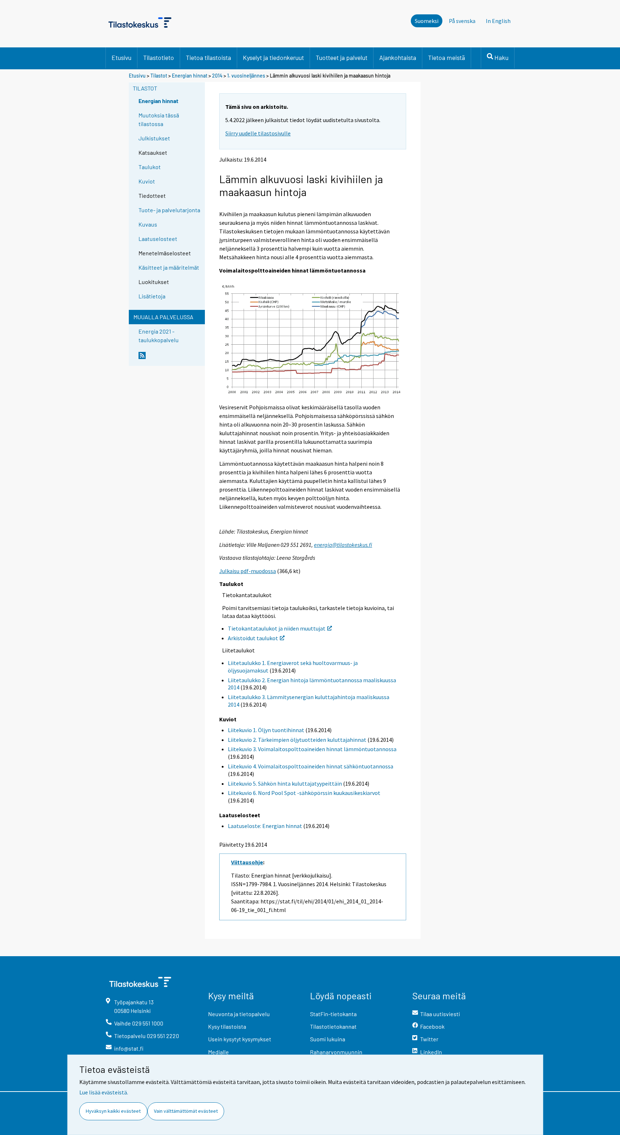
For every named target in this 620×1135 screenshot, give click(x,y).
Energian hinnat (189, 76)
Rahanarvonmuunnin (336, 1051)
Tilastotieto (158, 57)
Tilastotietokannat (333, 1026)
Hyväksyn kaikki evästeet (113, 1111)
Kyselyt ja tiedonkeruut (273, 57)
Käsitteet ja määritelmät (168, 267)
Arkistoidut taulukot (253, 638)
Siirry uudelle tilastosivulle (258, 133)
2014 (217, 76)
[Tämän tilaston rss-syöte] (170, 358)
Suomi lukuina (327, 1039)
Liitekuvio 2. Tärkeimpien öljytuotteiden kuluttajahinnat (297, 739)
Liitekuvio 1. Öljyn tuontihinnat (266, 730)
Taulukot (149, 166)
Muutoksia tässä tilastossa (158, 119)
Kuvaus (147, 224)
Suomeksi (426, 20)
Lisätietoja (151, 296)
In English (498, 20)
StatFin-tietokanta (333, 1013)
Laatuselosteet (157, 238)
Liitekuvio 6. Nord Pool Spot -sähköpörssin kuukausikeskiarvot (304, 792)
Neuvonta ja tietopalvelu (239, 1013)
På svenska (462, 20)
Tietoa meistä (446, 57)
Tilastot (158, 76)
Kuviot (146, 181)
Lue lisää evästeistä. (103, 1092)
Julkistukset (154, 138)
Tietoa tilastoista (208, 57)
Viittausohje (247, 862)
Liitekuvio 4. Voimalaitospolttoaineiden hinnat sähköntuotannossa (310, 766)
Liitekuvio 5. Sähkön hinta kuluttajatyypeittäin (285, 783)
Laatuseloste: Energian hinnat (265, 825)
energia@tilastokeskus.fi (343, 544)
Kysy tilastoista (227, 1026)
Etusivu (121, 57)
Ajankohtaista (397, 57)
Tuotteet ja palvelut (341, 57)
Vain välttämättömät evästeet (186, 1111)
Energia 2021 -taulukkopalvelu (158, 335)
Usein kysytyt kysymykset (239, 1039)
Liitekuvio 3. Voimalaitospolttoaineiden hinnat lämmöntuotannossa (312, 749)
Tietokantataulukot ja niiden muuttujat (276, 628)
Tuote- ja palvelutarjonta (169, 209)
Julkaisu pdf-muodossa (247, 571)
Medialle (218, 1051)
